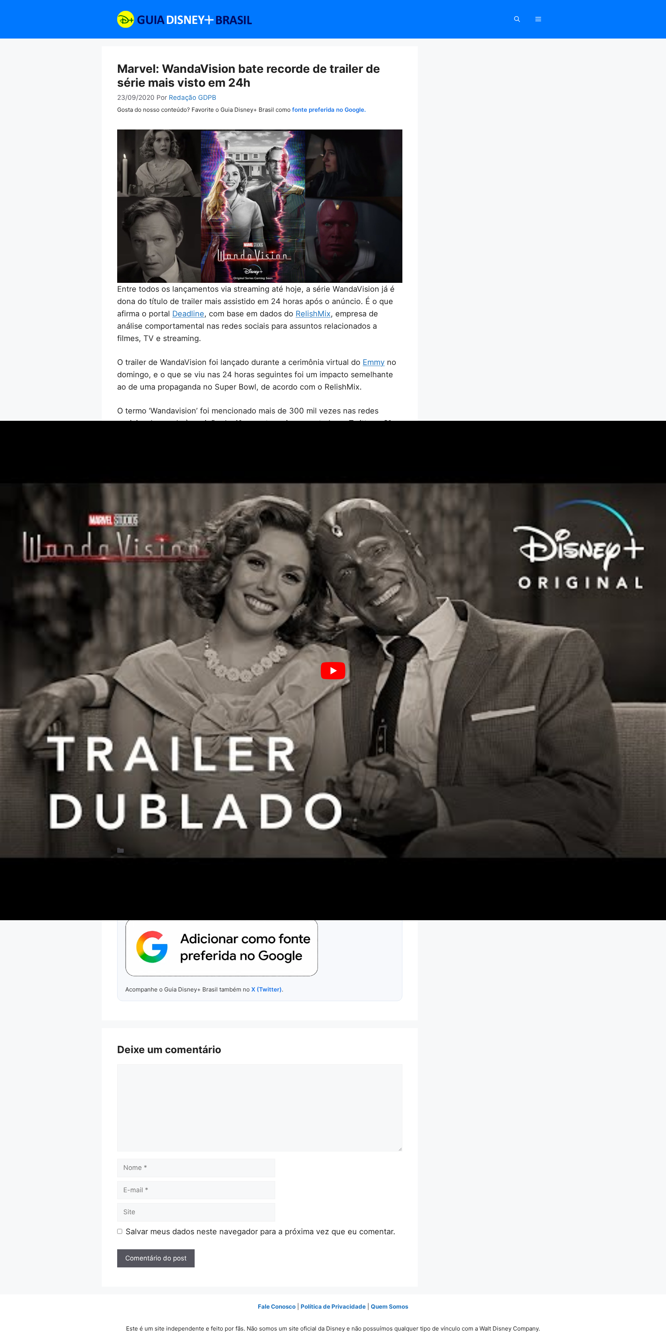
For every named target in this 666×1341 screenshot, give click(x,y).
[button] (517, 19)
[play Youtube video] (333, 670)
